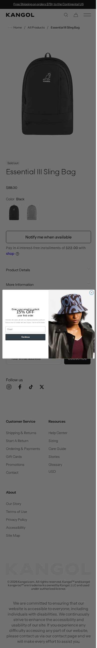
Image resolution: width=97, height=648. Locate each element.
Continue (23, 337)
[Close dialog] (90, 293)
